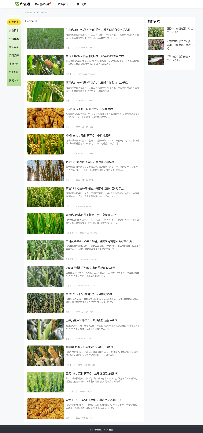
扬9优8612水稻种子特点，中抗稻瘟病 (88, 135)
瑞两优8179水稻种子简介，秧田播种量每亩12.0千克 (97, 82)
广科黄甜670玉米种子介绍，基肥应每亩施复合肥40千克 (99, 241)
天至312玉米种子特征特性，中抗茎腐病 (89, 109)
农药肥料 (14, 63)
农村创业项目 (42, 4)
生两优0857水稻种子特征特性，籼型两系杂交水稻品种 (98, 29)
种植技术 (14, 38)
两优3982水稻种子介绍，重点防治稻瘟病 (90, 162)
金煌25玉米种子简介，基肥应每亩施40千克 (91, 320)
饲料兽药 (14, 55)
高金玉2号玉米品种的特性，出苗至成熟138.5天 (94, 400)
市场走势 (14, 47)
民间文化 (14, 80)
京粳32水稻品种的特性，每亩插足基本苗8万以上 (95, 188)
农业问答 (81, 4)
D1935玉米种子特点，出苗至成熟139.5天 (90, 267)
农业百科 (63, 4)
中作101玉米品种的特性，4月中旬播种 (89, 294)
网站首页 (14, 22)
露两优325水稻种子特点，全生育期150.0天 (91, 215)
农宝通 (36, 12)
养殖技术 (14, 30)
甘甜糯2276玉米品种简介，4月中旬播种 (89, 347)
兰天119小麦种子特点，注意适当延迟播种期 (92, 373)
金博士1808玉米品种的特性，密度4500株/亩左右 (95, 56)
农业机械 (14, 72)
